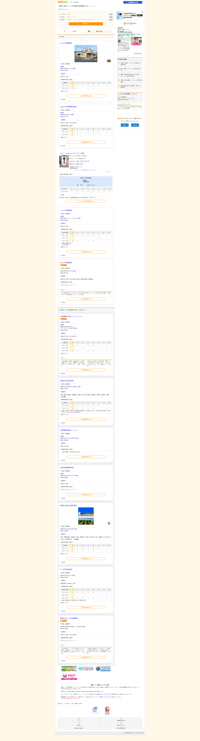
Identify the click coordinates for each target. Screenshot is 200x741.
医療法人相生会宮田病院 (68, 505)
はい (125, 125)
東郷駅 (62, 66)
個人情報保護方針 (121, 728)
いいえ (135, 125)
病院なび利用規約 (78, 728)
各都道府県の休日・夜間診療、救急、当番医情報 (130, 86)
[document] (86, 70)
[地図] (74, 68)
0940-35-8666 (64, 440)
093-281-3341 (64, 628)
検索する (86, 24)
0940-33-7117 (64, 116)
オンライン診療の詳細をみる (86, 201)
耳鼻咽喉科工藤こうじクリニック (71, 316)
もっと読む (81, 294)
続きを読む (77, 412)
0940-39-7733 (64, 273)
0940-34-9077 (64, 330)
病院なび (63, 1)
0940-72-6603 (64, 70)
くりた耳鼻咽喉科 (66, 210)
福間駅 (62, 324)
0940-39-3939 (64, 220)
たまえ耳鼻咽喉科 (66, 43)
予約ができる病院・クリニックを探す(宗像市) (131, 80)
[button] (119, 41)
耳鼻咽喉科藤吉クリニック (69, 430)
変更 (111, 14)
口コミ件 (64, 265)
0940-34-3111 (64, 388)
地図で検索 (99, 31)
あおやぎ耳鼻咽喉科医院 (68, 107)
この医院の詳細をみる (85, 95)
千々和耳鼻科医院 (66, 569)
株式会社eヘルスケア (94, 687)
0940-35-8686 (64, 477)
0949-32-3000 (64, 531)
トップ (78, 720)
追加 (111, 19)
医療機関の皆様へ (133, 2)
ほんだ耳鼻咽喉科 (66, 262)
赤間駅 (62, 112)
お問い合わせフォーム (90, 697)
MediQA (79, 725)
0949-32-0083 (64, 577)
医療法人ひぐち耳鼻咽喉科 (69, 618)
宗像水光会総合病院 (67, 381)
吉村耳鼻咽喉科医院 (67, 467)
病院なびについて (121, 725)
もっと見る (63, 396)
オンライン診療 (71, 153)
